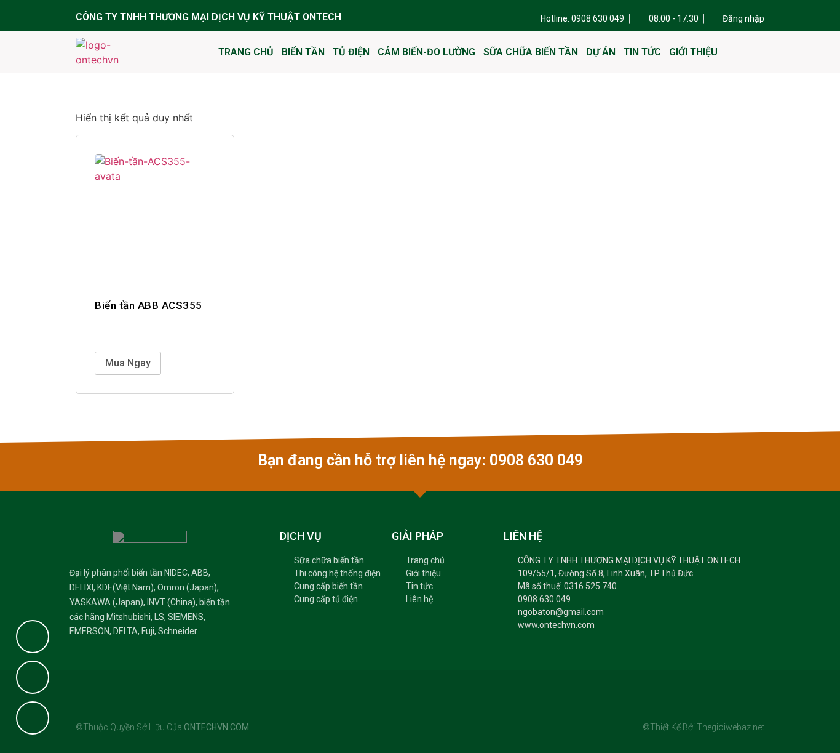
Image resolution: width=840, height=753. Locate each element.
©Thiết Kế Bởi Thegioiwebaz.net (703, 727)
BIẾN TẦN (303, 52)
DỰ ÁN (601, 52)
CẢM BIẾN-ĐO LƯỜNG (426, 52)
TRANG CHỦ (246, 52)
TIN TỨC (642, 52)
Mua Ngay (128, 363)
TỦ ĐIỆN (351, 52)
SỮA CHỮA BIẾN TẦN (530, 52)
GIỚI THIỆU (693, 52)
